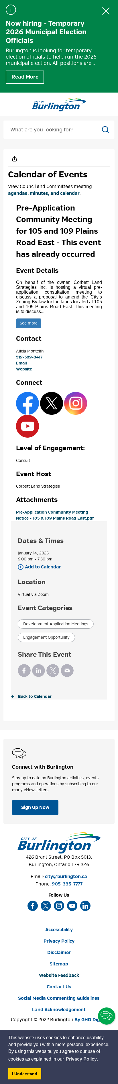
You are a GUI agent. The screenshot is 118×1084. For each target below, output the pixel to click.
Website (24, 369)
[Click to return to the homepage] (59, 104)
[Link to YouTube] (27, 426)
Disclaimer (59, 952)
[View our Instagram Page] (59, 906)
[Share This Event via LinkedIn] (38, 670)
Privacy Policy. (82, 1059)
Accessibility (59, 930)
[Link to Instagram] (75, 403)
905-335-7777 (67, 884)
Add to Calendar (43, 567)
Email (21, 363)
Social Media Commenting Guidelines (59, 998)
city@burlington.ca (66, 876)
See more (29, 323)
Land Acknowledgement (59, 1010)
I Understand (26, 1075)
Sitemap (59, 964)
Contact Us (59, 987)
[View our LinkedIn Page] (85, 906)
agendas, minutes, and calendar (44, 193)
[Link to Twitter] (51, 403)
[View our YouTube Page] (72, 906)
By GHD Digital (90, 1020)
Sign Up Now (35, 807)
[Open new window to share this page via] (14, 158)
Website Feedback (59, 975)
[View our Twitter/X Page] (46, 906)
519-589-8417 (29, 357)
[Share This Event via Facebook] (24, 670)
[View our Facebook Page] (32, 906)
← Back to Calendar (31, 696)
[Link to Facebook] (27, 403)
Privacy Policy (59, 941)
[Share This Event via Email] (67, 670)
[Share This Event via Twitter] (52, 670)
